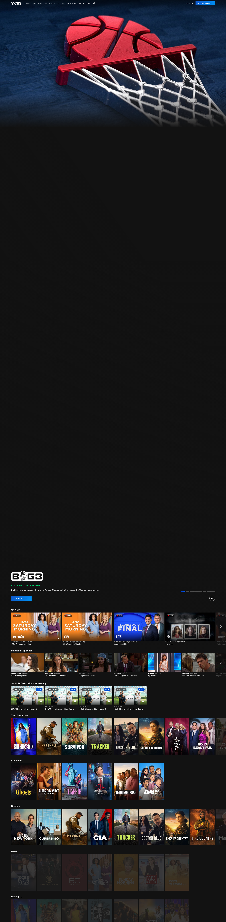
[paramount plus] (16, 3)
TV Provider (84, 3)
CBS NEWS (37, 3)
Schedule (71, 3)
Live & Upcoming (36, 683)
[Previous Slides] (5, 698)
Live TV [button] (61, 3)
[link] (205, 3)
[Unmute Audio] (212, 598)
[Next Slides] (220, 698)
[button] (36, 630)
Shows (27, 3)
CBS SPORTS (50, 3)
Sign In (189, 3)
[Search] (94, 3)
